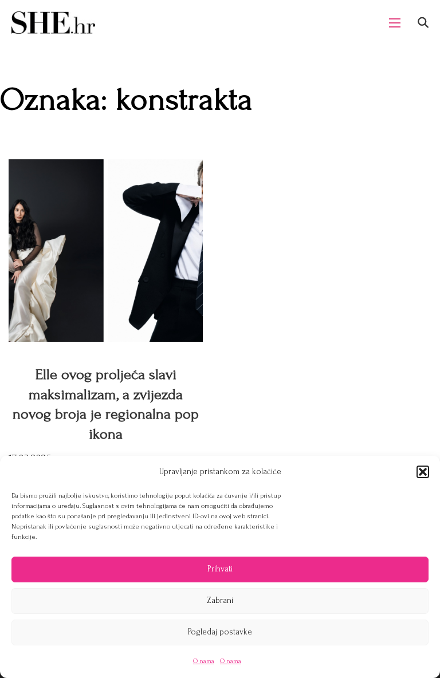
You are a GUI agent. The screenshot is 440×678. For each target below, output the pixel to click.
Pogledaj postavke (220, 632)
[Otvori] (423, 22)
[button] (423, 472)
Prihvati (220, 569)
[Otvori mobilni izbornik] (394, 22)
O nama (203, 661)
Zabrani (220, 600)
